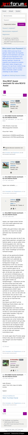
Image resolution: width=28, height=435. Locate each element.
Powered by (10, 431)
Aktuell (11, 11)
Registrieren (6, 34)
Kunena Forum (17, 431)
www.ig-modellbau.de (9, 396)
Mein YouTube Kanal (10, 398)
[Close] (25, 48)
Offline (17, 100)
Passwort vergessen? (9, 28)
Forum (4, 11)
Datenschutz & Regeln (17, 433)
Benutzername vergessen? (10, 31)
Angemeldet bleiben (10, 24)
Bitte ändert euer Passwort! (12, 48)
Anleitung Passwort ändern (17, 75)
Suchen (18, 11)
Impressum (7, 433)
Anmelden (21, 24)
